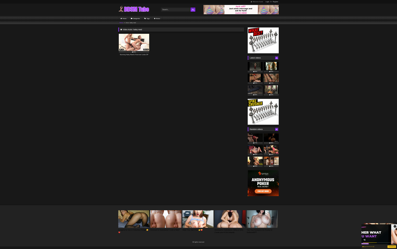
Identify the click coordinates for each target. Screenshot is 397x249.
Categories (136, 18)
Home (124, 18)
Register (275, 1)
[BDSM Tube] (133, 10)
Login (267, 1)
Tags (148, 18)
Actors (158, 18)
